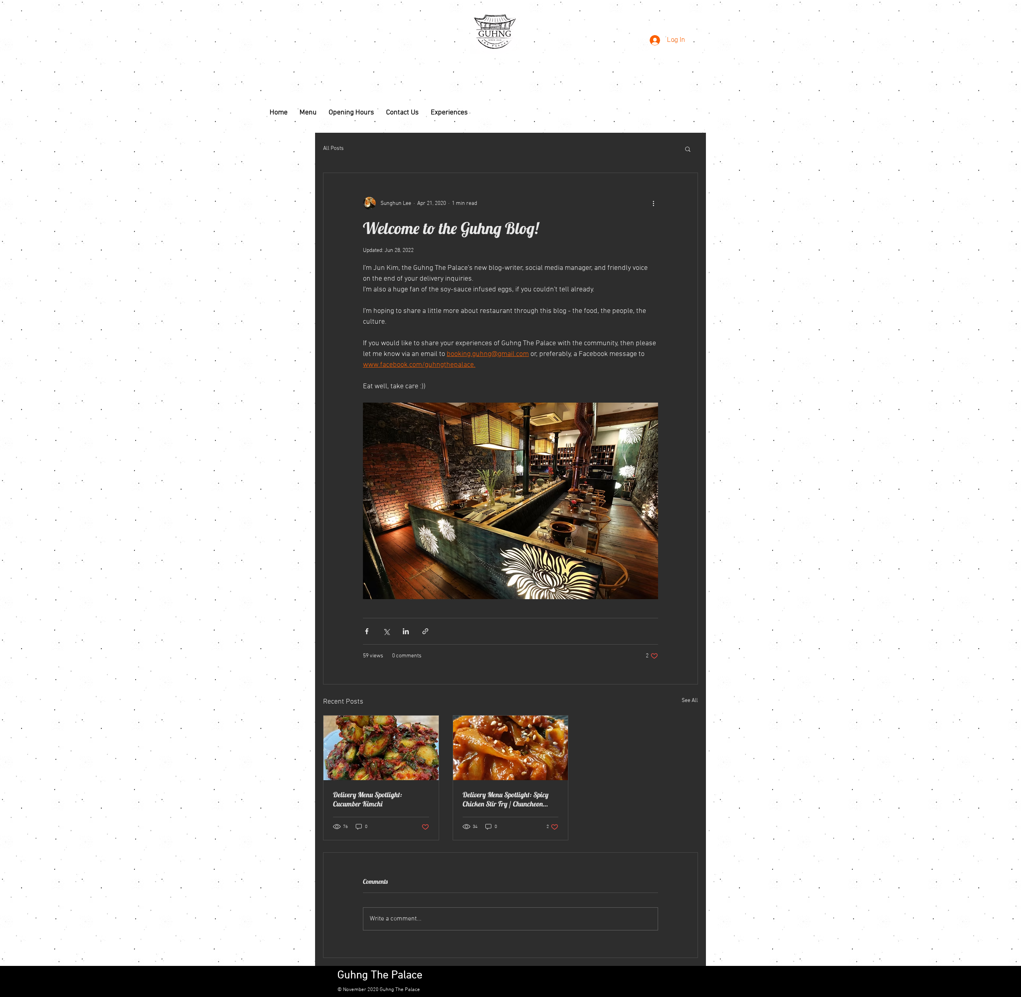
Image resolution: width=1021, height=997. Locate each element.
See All (690, 700)
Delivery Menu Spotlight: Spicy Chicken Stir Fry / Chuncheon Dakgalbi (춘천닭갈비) (505, 799)
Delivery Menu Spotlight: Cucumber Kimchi (367, 799)
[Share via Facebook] (367, 631)
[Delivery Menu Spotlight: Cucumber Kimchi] (381, 748)
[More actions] (653, 203)
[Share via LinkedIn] (406, 631)
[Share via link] (425, 631)
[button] (688, 149)
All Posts (333, 148)
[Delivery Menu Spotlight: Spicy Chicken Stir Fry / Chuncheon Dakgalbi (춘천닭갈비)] (510, 748)
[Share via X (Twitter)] (386, 631)
